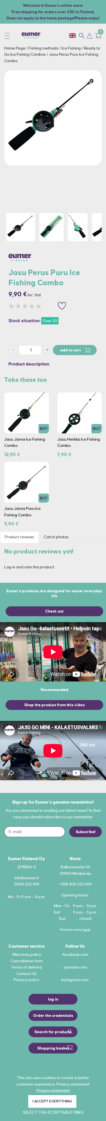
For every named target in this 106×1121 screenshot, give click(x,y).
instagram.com (74, 979)
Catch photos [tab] (56, 537)
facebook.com (75, 954)
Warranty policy (26, 954)
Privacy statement (53, 1090)
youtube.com (75, 967)
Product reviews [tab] (19, 537)
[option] (53, 117)
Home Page (15, 48)
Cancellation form (26, 961)
